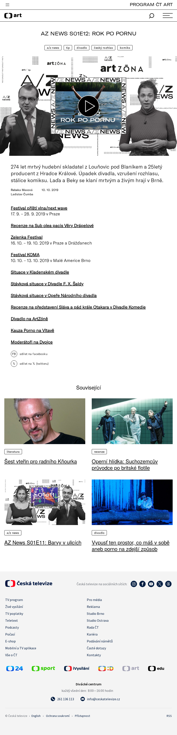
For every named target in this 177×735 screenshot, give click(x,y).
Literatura (13, 452)
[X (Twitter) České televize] (159, 586)
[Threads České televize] (168, 586)
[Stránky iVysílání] (80, 668)
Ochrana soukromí (58, 716)
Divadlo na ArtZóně (29, 318)
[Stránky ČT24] (14, 670)
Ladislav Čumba (22, 194)
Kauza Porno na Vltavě (32, 330)
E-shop (10, 641)
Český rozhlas (103, 48)
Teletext (11, 620)
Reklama (93, 606)
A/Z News (53, 48)
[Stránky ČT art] (130, 670)
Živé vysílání (14, 606)
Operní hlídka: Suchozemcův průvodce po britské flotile (125, 464)
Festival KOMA (25, 254)
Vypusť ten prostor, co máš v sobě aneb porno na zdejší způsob (130, 545)
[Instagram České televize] (133, 586)
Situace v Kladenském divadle (40, 271)
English (36, 716)
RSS (169, 716)
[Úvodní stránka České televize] (28, 586)
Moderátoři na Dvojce (32, 341)
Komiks (125, 48)
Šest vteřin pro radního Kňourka (40, 461)
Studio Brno (95, 613)
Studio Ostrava (98, 620)
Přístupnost (82, 716)
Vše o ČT (11, 655)
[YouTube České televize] (151, 586)
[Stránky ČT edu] (159, 668)
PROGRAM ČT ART (151, 4)
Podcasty (12, 627)
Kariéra (92, 634)
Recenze (99, 452)
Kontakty (94, 655)
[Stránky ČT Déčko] (106, 670)
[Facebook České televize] (142, 586)
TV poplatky (14, 613)
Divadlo (82, 48)
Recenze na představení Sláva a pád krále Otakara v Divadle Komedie (78, 306)
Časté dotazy (96, 648)
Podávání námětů (100, 641)
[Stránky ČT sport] (43, 670)
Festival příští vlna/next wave (39, 207)
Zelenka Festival (27, 237)
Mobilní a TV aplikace (20, 648)
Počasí (10, 634)
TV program (14, 600)
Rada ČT (93, 627)
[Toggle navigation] (7, 5)
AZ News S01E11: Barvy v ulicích (42, 542)
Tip (68, 48)
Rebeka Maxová (22, 190)
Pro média (94, 600)
